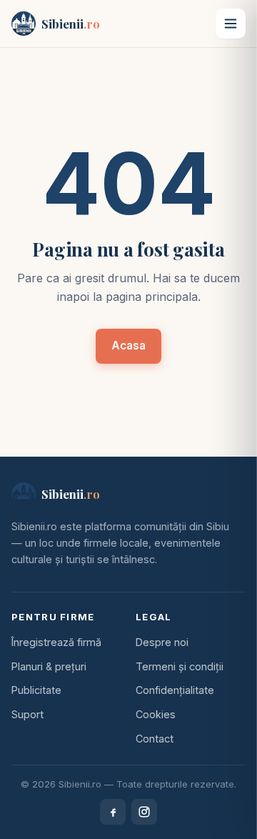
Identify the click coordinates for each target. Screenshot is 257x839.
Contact (154, 739)
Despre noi (162, 642)
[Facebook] (113, 812)
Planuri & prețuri (48, 666)
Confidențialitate (175, 690)
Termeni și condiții (179, 666)
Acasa (128, 345)
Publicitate (36, 690)
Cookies (156, 714)
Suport (27, 714)
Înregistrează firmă (56, 642)
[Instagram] (144, 812)
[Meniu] (231, 24)
